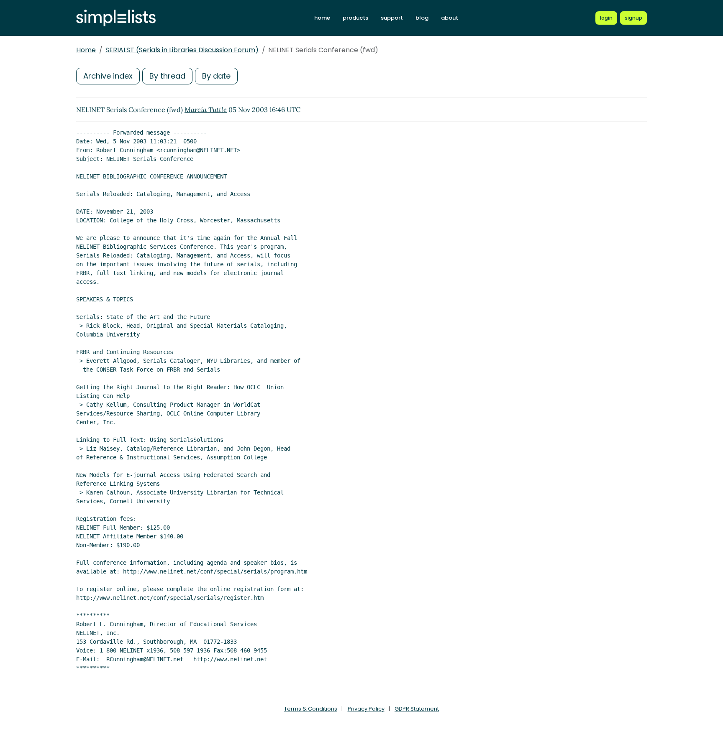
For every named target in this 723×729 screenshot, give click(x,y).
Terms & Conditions (310, 709)
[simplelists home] (116, 18)
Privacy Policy (366, 709)
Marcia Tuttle (206, 109)
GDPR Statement (417, 709)
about (449, 18)
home (322, 18)
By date (216, 76)
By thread (167, 76)
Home (86, 50)
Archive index (108, 76)
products (355, 18)
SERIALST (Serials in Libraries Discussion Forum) (182, 50)
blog (421, 18)
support (392, 18)
